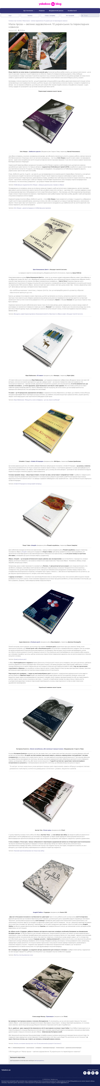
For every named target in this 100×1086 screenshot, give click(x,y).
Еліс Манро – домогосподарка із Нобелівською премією (32, 208)
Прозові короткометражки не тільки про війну (29, 850)
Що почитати (28, 10)
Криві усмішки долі (20, 659)
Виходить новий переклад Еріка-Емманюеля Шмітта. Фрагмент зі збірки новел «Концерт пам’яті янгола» (48, 314)
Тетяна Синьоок (60, 1047)
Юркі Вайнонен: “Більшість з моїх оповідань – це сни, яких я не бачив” (37, 400)
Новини (42, 10)
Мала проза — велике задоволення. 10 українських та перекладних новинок (45, 20)
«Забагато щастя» (34, 151)
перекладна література (49, 1047)
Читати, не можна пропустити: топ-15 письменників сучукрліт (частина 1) (37, 1043)
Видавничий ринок (56, 10)
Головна (11, 20)
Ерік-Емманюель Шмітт (41, 269)
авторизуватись (39, 1060)
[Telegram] (93, 1073)
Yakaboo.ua (5, 1070)
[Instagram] (89, 1073)
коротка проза (30, 1047)
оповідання (38, 1047)
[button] (10, 15)
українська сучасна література (73, 1047)
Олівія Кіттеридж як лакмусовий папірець (28, 484)
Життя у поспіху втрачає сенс (23, 955)
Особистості (72, 10)
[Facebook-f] (85, 1073)
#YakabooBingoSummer (19, 1047)
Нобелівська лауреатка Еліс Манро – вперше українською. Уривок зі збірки (39, 185)
